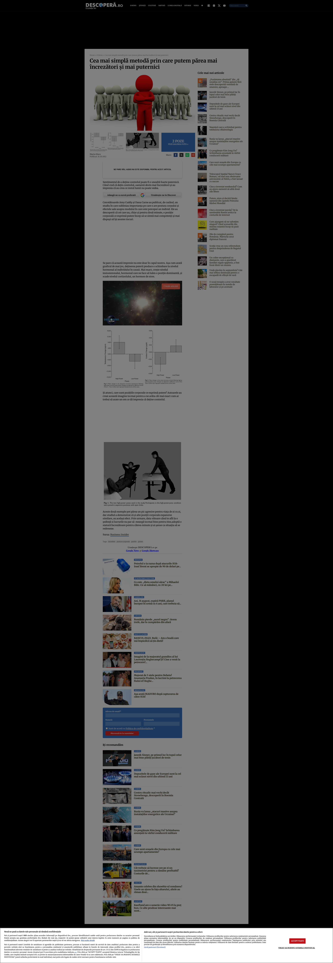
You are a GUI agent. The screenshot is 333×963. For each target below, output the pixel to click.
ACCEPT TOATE (297, 941)
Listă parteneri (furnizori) (155, 947)
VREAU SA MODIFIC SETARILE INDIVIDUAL (296, 948)
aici (75, 952)
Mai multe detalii (88, 940)
